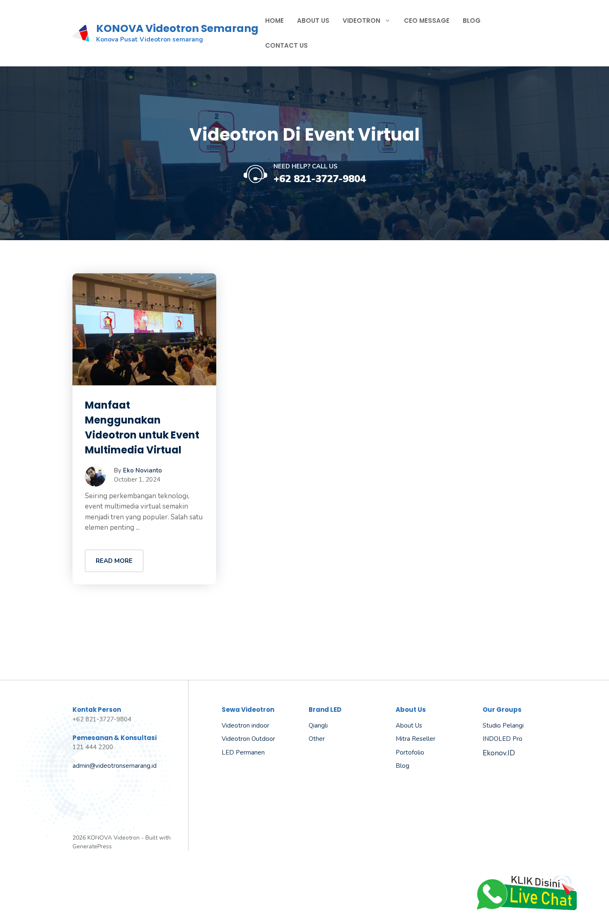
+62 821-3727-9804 (319, 178)
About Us (313, 20)
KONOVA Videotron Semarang (177, 28)
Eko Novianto (142, 470)
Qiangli (318, 725)
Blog (472, 20)
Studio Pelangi (503, 725)
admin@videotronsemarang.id (114, 766)
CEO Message (427, 20)
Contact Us (286, 45)
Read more (114, 561)
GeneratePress (92, 846)
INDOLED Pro (502, 739)
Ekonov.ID (499, 753)
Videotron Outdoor (248, 739)
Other (317, 739)
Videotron (361, 20)
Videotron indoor (245, 725)
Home (274, 20)
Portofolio (410, 752)
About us (409, 725)
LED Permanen (243, 752)
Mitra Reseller (415, 739)
